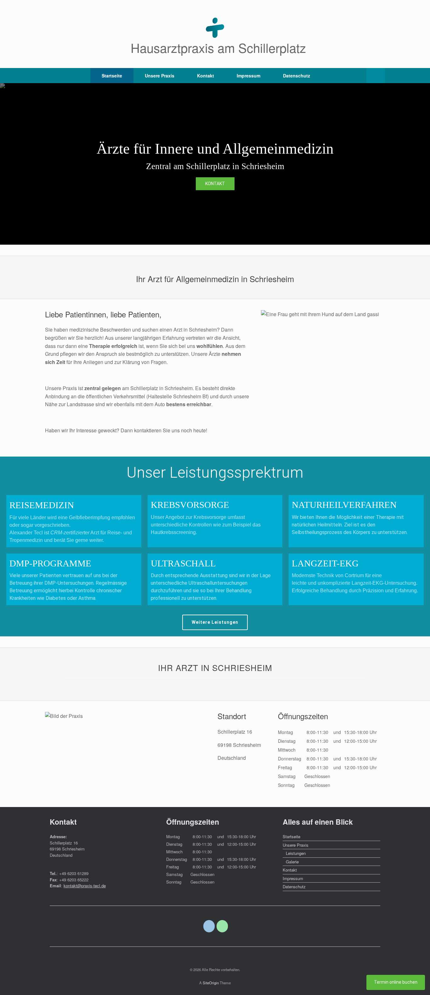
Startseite (112, 75)
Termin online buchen (395, 982)
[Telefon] (222, 926)
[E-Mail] (209, 926)
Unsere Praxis (159, 75)
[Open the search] (375, 75)
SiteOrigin (211, 982)
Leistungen (296, 853)
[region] (215, 163)
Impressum (248, 75)
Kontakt (205, 75)
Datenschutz (296, 75)
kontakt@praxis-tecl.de (85, 886)
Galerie (292, 862)
